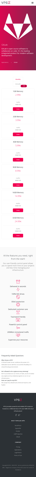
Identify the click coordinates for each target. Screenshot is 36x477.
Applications (4, 62)
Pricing (18, 447)
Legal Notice (18, 452)
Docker (18, 431)
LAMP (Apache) (18, 434)
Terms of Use (18, 455)
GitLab (18, 437)
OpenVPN (18, 428)
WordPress (18, 425)
